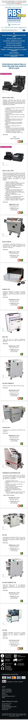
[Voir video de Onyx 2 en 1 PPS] (19, 212)
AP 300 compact (8, 383)
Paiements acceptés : (10, 674)
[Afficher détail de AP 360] (21, 648)
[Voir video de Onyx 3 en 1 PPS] (19, 141)
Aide (13, 7)
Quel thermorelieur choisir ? (8, 696)
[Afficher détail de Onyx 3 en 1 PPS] (21, 141)
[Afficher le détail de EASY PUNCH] (14, 238)
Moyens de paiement (7, 690)
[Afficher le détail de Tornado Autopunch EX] (14, 470)
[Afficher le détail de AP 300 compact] (14, 380)
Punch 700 (6, 289)
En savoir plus (18, 3)
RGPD (3, 697)
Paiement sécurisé (6, 708)
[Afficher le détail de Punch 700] (14, 286)
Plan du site (18, 7)
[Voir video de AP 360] (19, 648)
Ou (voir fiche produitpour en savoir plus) (14, 209)
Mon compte (8, 7)
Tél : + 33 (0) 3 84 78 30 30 (7, 27)
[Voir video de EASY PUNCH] (19, 260)
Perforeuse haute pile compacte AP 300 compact (13, 385)
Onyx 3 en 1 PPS (8, 97)
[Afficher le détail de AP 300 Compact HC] (14, 579)
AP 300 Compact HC (9, 582)
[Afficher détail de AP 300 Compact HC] (21, 601)
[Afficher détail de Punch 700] (21, 308)
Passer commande (6, 689)
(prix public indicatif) (14, 205)
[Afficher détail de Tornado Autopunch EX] (21, 506)
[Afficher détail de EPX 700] (21, 354)
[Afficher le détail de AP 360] (14, 627)
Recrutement (5, 709)
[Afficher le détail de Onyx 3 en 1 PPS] (14, 94)
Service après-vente (6, 692)
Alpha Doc (6, 427)
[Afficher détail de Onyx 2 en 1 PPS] (21, 212)
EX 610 (4, 535)
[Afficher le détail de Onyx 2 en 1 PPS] (14, 167)
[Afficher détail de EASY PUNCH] (21, 260)
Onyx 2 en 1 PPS (8, 170)
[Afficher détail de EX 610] (21, 553)
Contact (4, 693)
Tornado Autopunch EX (11, 473)
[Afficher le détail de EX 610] (14, 532)
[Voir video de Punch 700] (19, 308)
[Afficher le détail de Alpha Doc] (14, 424)
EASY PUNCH (6, 242)
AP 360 (4, 630)
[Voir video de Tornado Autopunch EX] (19, 506)
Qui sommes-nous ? (7, 703)
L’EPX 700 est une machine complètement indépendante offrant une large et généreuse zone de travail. (14, 340)
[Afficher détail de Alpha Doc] (21, 444)
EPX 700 (5, 337)
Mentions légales (6, 705)
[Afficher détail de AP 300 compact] (21, 398)
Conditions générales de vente (9, 706)
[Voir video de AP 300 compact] (19, 398)
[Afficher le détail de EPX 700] (14, 334)
